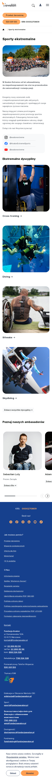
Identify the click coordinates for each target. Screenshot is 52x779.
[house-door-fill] (4, 30)
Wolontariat (9, 556)
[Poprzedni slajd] (42, 496)
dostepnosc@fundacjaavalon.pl (19, 732)
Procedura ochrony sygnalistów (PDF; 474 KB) (23, 611)
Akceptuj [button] (30, 773)
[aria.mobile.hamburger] (47, 6)
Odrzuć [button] (13, 773)
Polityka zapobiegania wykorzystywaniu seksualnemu (26, 606)
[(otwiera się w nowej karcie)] (22, 451)
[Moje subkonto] (40, 6)
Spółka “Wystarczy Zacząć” (15, 581)
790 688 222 (10, 720)
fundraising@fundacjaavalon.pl (19, 741)
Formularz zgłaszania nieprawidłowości (20, 616)
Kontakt (7, 625)
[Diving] (26, 249)
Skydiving (9, 398)
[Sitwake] (26, 309)
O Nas (7, 570)
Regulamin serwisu (11, 586)
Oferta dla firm (10, 551)
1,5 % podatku (10, 561)
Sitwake (8, 337)
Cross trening (11, 216)
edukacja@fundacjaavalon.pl (18, 696)
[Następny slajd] (47, 496)
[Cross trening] (26, 188)
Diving (7, 276)
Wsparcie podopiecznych (14, 546)
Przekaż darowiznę (12, 541)
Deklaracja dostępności (13, 591)
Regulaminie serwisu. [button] (16, 757)
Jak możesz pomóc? (13, 535)
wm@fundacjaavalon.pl (15, 723)
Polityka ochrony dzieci (13, 601)
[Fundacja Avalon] (9, 4)
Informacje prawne (12, 576)
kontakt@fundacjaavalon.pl (16, 640)
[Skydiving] (26, 370)
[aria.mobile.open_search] (33, 6)
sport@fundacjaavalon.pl (16, 705)
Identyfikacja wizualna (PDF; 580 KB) (19, 596)
